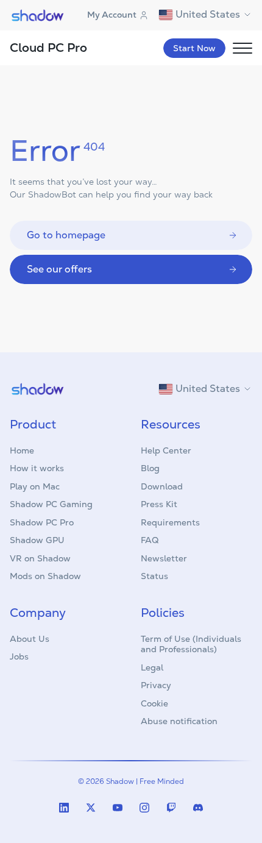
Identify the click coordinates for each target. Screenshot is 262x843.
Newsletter (164, 558)
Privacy (156, 685)
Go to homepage (66, 235)
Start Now (194, 48)
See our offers (59, 269)
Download (162, 486)
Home (22, 450)
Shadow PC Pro (42, 522)
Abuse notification (179, 721)
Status (154, 576)
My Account (111, 14)
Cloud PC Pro (48, 47)
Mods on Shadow (45, 576)
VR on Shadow (40, 558)
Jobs (19, 656)
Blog (150, 468)
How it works (37, 468)
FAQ (149, 540)
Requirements (170, 522)
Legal (152, 667)
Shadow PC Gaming (51, 504)
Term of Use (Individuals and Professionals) (191, 644)
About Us (29, 638)
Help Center (166, 450)
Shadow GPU (37, 540)
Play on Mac (35, 486)
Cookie (154, 703)
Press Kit (159, 504)
